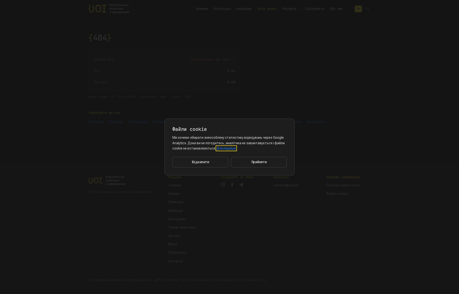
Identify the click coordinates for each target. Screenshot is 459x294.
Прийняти (259, 162)
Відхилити (200, 162)
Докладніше (226, 148)
